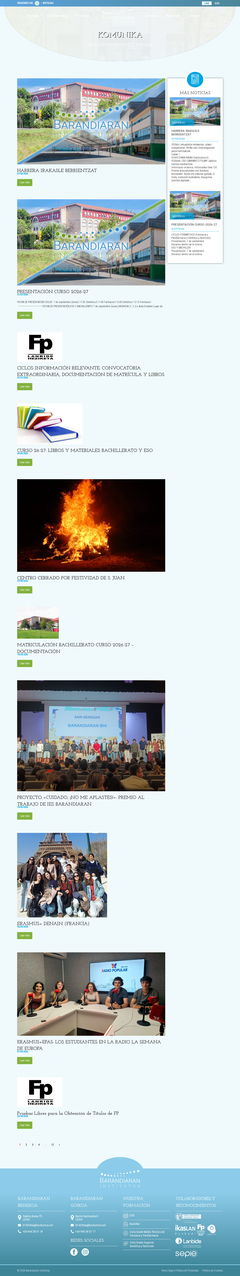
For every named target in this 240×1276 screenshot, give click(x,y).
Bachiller (134, 1224)
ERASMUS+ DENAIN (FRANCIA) (53, 924)
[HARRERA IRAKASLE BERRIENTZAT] (91, 121)
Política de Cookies (212, 1270)
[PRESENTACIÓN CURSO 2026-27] (91, 242)
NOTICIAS (48, 3)
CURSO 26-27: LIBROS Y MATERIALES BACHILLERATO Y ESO (85, 450)
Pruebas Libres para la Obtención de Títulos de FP (68, 1113)
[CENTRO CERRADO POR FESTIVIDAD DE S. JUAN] (91, 525)
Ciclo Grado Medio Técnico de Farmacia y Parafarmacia (147, 1233)
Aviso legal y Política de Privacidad (180, 1270)
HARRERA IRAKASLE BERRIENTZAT (57, 170)
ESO (132, 1215)
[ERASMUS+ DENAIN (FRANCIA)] (62, 874)
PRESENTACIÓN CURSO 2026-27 (52, 292)
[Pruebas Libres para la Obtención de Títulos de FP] (39, 1092)
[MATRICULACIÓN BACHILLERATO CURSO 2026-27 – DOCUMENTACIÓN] (38, 622)
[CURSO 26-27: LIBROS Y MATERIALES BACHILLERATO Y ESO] (49, 423)
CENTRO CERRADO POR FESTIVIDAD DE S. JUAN (71, 578)
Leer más (25, 182)
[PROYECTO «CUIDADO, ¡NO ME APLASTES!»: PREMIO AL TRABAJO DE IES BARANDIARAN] (91, 735)
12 (53, 1145)
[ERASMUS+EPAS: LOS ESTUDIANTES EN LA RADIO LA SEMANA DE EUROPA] (91, 993)
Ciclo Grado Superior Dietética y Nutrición (142, 1244)
